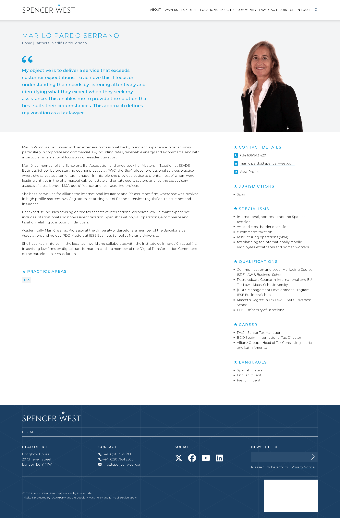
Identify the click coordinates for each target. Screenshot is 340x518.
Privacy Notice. (303, 467)
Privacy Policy (94, 497)
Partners (42, 43)
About (155, 9)
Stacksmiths (84, 493)
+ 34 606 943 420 (253, 155)
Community (246, 10)
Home (27, 43)
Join (283, 10)
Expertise (189, 10)
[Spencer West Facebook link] (192, 458)
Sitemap (55, 493)
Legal (28, 432)
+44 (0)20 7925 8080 (118, 454)
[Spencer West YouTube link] (205, 458)
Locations (209, 10)
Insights (227, 10)
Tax (27, 279)
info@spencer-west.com (122, 464)
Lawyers (171, 10)
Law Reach (268, 10)
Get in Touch (301, 10)
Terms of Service (119, 497)
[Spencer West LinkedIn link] (219, 458)
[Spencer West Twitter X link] (179, 458)
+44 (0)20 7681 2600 (118, 459)
